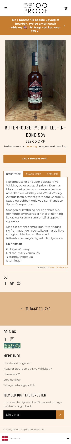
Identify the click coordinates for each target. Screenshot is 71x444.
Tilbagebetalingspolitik (19, 385)
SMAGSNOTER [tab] (33, 174)
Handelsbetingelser (17, 363)
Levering (31, 146)
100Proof (17, 429)
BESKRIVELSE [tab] (13, 174)
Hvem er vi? (11, 374)
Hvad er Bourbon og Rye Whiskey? (27, 368)
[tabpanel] (35, 221)
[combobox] (35, 438)
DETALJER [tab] (52, 174)
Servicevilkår (12, 379)
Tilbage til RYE (37, 308)
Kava (65, 267)
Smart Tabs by (56, 267)
